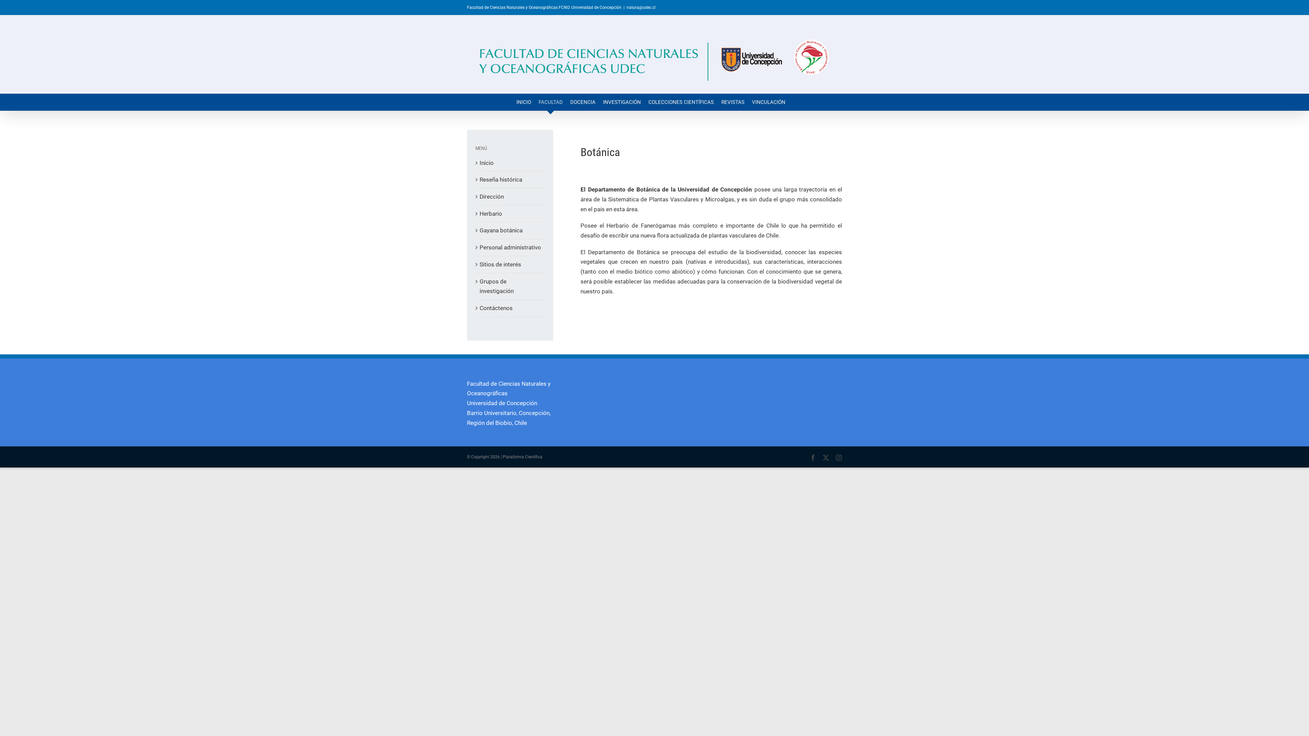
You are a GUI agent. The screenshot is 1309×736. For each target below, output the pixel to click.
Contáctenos (496, 308)
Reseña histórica (501, 179)
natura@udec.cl (641, 7)
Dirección (492, 196)
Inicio (487, 162)
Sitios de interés (500, 264)
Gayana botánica (501, 230)
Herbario (491, 213)
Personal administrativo (510, 247)
